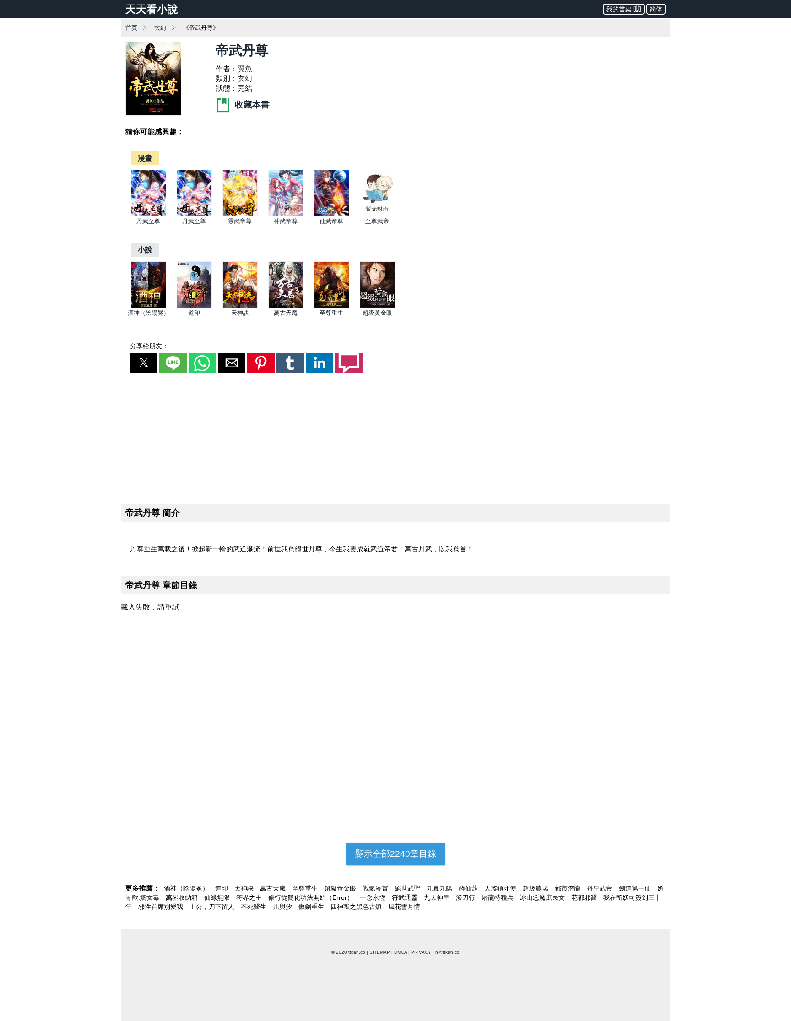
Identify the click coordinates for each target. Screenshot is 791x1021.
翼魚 (245, 69)
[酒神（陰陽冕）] (148, 306)
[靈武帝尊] (240, 214)
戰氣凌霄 (376, 888)
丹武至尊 (148, 221)
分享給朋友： (149, 346)
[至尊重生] (331, 306)
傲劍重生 (312, 906)
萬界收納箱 (183, 897)
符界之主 (250, 897)
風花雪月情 (404, 906)
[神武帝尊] (285, 214)
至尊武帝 (377, 221)
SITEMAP (379, 952)
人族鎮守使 (501, 888)
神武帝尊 (286, 221)
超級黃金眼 (377, 312)
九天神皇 (437, 897)
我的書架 (619, 9)
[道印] (194, 306)
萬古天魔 (286, 312)
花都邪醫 (585, 897)
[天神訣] (240, 306)
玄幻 (160, 27)
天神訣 (240, 312)
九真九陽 (440, 888)
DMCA (400, 952)
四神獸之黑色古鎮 (357, 906)
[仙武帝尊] (331, 214)
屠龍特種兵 (498, 897)
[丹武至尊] (148, 214)
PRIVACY (421, 952)
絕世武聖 (408, 888)
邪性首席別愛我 (161, 906)
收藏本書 (251, 104)
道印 (194, 312)
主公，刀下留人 (213, 906)
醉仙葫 (469, 888)
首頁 (131, 27)
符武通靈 (405, 897)
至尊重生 (331, 312)
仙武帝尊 (331, 221)
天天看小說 (151, 9)
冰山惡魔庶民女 (543, 897)
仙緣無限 (218, 897)
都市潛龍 (568, 888)
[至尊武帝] (377, 214)
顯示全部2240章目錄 (395, 854)
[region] (395, 436)
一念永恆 (373, 897)
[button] (143, 363)
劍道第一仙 (636, 888)
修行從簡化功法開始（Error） (311, 897)
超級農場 (536, 888)
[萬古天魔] (285, 306)
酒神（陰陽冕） (148, 312)
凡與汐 (283, 906)
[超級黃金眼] (377, 306)
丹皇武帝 (600, 888)
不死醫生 (254, 906)
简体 (656, 9)
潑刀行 (466, 897)
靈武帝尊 (240, 221)
